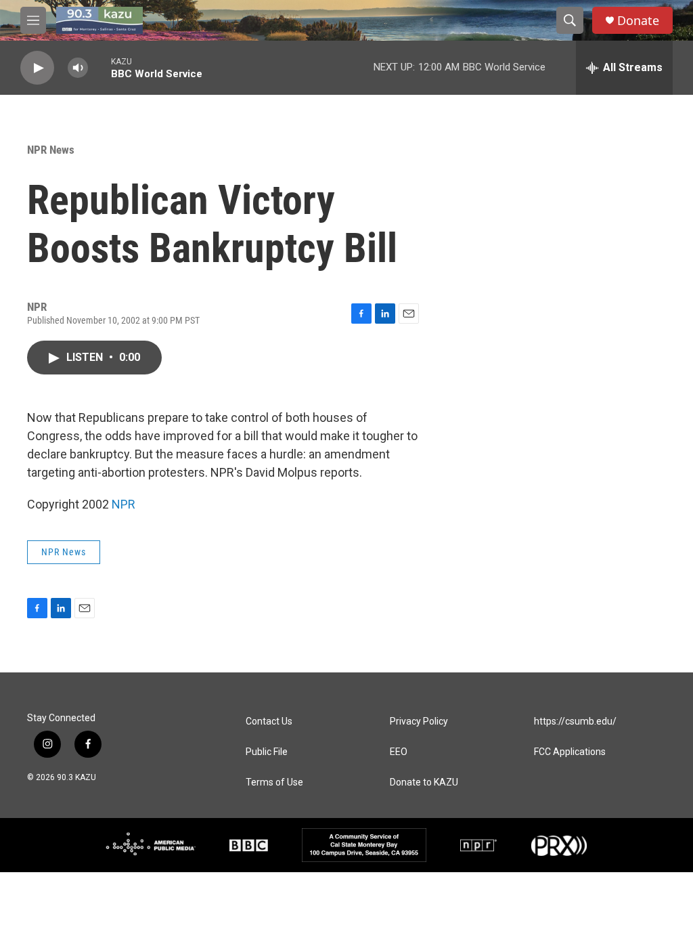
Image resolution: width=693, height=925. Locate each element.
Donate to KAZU (424, 782)
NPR (123, 504)
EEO (398, 752)
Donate (638, 21)
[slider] (99, 67)
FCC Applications (570, 752)
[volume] (77, 68)
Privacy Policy (419, 721)
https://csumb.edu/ (575, 721)
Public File (267, 752)
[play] (37, 68)
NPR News (50, 149)
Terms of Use (274, 782)
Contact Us (269, 721)
